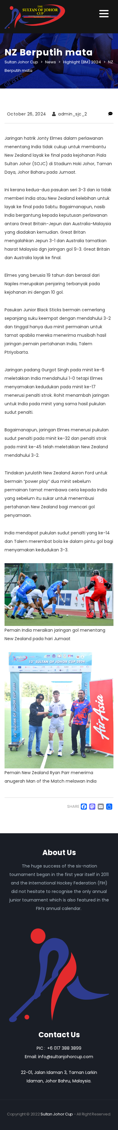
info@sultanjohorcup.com (65, 1057)
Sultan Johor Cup (57, 1114)
